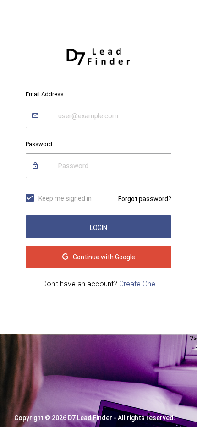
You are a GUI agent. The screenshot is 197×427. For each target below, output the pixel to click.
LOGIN (98, 227)
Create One (137, 283)
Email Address (45, 94)
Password (39, 144)
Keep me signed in (65, 198)
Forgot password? (144, 199)
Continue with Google (104, 257)
